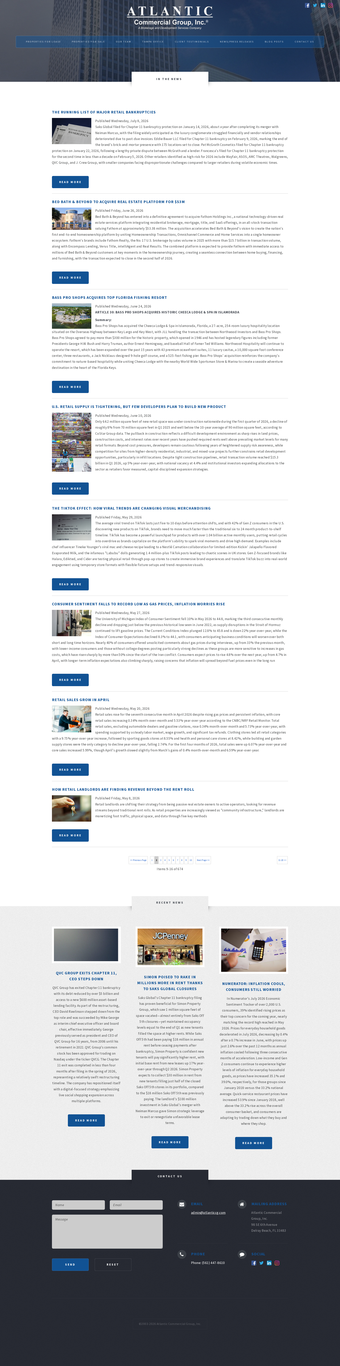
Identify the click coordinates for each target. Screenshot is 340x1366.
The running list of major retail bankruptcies (104, 112)
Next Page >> (203, 860)
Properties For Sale (88, 41)
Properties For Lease (43, 41)
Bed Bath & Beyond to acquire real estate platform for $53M (118, 201)
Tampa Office (153, 41)
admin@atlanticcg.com (208, 1212)
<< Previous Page (138, 860)
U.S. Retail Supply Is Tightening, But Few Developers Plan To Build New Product (139, 406)
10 (191, 860)
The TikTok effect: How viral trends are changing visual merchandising (131, 508)
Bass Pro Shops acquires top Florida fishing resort (109, 297)
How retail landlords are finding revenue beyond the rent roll (123, 789)
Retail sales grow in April (81, 699)
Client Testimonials (192, 41)
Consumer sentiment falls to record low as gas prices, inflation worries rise (138, 603)
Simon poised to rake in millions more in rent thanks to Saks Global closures (170, 982)
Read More (70, 182)
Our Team (123, 41)
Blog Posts (274, 41)
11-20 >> (282, 860)
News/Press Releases (237, 41)
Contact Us (304, 41)
